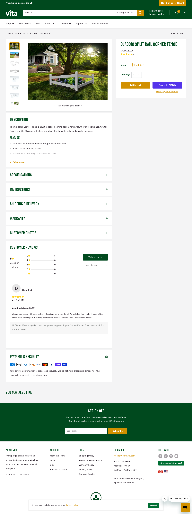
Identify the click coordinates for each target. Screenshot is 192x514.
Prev (173, 33)
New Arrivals (25, 23)
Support (79, 23)
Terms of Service (87, 474)
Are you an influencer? (171, 463)
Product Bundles (100, 23)
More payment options (167, 91)
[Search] (140, 13)
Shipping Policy (86, 455)
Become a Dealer (58, 469)
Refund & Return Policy (90, 460)
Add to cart (135, 85)
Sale (38, 23)
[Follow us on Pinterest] (171, 456)
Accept (153, 505)
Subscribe (118, 431)
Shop (8, 23)
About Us (49, 23)
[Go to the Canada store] (160, 472)
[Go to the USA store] (166, 472)
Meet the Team (57, 455)
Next (182, 33)
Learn (65, 23)
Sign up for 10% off (175, 3)
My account (155, 14)
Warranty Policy (86, 465)
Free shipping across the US (19, 3)
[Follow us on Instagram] (166, 456)
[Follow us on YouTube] (176, 456)
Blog (52, 465)
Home (8, 33)
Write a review (95, 257)
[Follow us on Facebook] (160, 456)
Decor (16, 33)
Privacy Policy (85, 469)
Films (52, 460)
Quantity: (125, 74)
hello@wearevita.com (124, 455)
